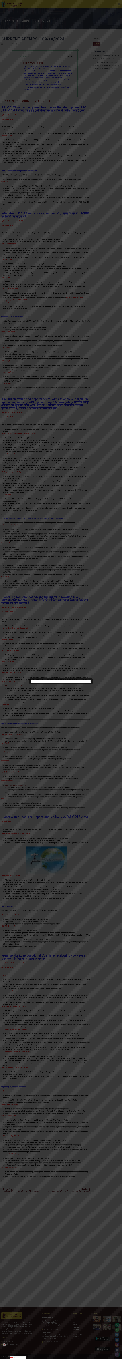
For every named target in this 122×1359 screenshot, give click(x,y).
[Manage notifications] (4, 1344)
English (15, 1357)
